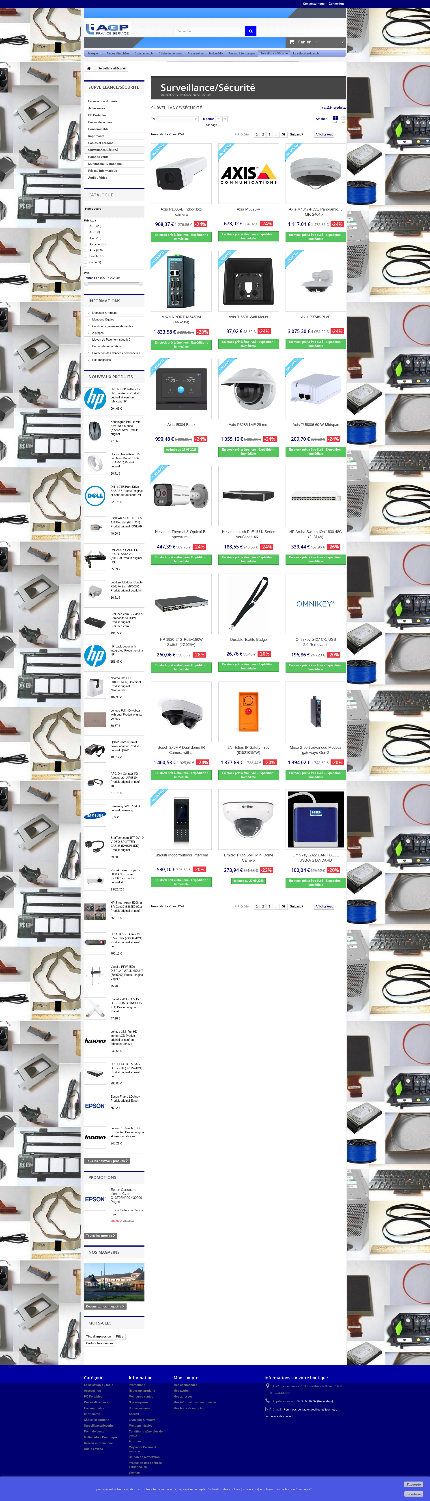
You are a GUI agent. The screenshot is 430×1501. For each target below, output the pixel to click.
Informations (104, 300)
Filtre (119, 1336)
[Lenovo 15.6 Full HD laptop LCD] (95, 1041)
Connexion (336, 3)
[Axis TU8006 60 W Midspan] (316, 389)
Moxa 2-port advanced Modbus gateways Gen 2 (316, 750)
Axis (96, 250)
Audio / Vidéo (97, 177)
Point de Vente (98, 157)
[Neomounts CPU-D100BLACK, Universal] (95, 687)
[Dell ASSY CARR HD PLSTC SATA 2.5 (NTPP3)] (95, 559)
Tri (153, 118)
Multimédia (216, 53)
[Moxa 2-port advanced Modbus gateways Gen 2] (316, 712)
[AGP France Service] (125, 29)
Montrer (208, 118)
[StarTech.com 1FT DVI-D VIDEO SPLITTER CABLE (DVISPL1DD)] (95, 847)
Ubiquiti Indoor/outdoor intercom (181, 855)
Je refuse (414, 1494)
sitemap (134, 1472)
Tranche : (90, 278)
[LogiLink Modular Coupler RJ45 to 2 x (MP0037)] (95, 592)
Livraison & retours (104, 312)
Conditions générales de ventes (112, 326)
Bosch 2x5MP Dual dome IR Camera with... (181, 750)
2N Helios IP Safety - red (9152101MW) (248, 750)
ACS (95, 226)
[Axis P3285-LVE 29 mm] (249, 389)
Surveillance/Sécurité (274, 53)
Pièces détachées (118, 53)
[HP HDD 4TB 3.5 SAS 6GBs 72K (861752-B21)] (95, 1073)
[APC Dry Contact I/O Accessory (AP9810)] (95, 783)
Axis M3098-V (248, 209)
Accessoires (195, 53)
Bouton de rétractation (106, 346)
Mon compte (186, 1377)
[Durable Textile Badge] (249, 604)
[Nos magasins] (114, 1282)
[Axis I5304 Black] (181, 389)
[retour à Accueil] (88, 68)
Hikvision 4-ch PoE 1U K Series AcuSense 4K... (248, 534)
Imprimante (96, 136)
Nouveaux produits (110, 376)
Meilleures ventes (141, 1396)
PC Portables (97, 115)
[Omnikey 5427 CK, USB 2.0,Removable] (316, 604)
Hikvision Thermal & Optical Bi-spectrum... (181, 534)
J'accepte (413, 1484)
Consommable (144, 53)
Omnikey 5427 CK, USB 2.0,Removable (316, 642)
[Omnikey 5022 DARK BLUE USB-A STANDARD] (316, 819)
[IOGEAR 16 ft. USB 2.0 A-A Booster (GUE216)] (95, 527)
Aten (95, 238)
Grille (335, 122)
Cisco (95, 262)
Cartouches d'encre (99, 1343)
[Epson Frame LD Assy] (95, 1106)
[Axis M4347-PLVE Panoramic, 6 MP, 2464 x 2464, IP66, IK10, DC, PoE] (316, 174)
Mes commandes (185, 1385)
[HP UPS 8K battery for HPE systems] (95, 398)
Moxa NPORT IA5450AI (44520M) (181, 319)
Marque (92, 53)
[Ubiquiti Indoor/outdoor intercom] (181, 819)
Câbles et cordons (170, 53)
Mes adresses (183, 1396)
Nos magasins (101, 359)
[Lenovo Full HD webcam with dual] (95, 720)
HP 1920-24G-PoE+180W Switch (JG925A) (181, 642)
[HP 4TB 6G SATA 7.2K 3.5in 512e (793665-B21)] (95, 943)
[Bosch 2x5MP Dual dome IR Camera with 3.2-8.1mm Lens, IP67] (181, 712)
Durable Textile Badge (248, 639)
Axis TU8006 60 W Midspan (315, 425)
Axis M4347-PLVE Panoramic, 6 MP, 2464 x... (315, 212)
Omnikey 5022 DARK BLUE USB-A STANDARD (315, 857)
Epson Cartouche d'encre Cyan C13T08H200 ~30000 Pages (126, 1196)
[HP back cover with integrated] (95, 656)
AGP (94, 232)
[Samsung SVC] (95, 815)
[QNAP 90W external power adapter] (95, 751)
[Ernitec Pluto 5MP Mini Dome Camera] (249, 819)
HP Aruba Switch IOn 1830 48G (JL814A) (315, 534)
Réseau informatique (241, 53)
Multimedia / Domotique (105, 164)
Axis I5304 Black (181, 425)
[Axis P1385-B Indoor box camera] (181, 174)
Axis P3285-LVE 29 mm (248, 425)
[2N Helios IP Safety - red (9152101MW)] (249, 712)
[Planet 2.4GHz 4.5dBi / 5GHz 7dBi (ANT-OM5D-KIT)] (95, 1008)
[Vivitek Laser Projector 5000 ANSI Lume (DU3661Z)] (95, 879)
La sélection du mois (306, 53)
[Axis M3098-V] (249, 174)
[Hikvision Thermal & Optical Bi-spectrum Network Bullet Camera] (181, 496)
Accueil (134, 1414)
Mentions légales (102, 319)
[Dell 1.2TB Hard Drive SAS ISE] (95, 496)
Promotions (102, 1177)
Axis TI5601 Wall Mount (248, 317)
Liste (343, 122)
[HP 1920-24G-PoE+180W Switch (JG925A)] (181, 604)
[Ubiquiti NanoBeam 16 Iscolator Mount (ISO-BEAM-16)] (95, 463)
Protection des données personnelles (115, 353)
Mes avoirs (181, 1390)
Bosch (96, 256)
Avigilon (97, 244)
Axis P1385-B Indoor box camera (181, 212)
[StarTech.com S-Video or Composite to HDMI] (95, 623)
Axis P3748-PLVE (316, 317)
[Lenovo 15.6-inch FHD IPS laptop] (95, 1137)
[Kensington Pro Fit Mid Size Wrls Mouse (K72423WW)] (95, 431)
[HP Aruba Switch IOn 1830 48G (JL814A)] (316, 496)
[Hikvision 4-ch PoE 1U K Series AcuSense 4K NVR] (249, 496)
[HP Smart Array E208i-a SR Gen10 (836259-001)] (95, 912)
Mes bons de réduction (189, 1408)
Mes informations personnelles (195, 1402)
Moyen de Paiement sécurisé (110, 339)
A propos (97, 333)
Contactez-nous (314, 3)
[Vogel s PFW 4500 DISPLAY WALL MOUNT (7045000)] (95, 976)
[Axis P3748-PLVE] (316, 281)
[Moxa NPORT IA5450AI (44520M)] (181, 281)
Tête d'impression (98, 1336)
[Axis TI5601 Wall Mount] (249, 281)
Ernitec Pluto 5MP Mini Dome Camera (248, 857)
